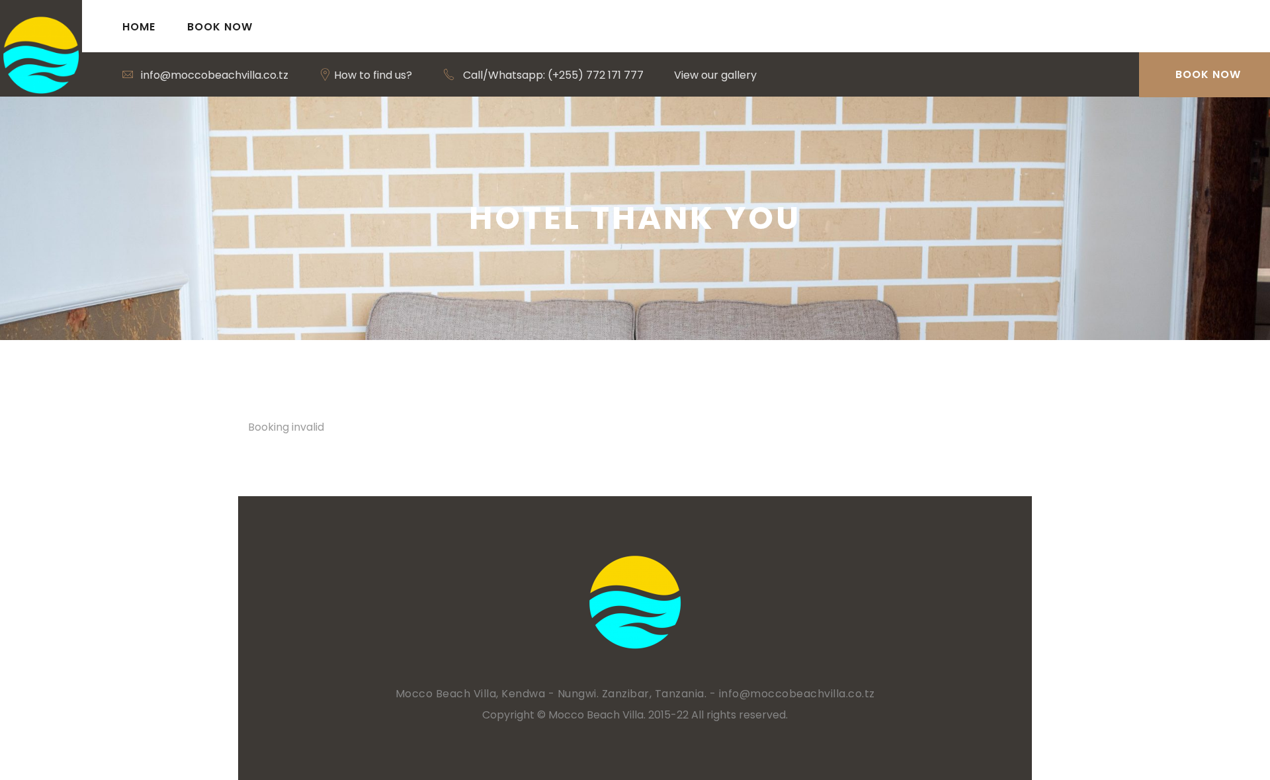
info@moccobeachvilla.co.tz (214, 75)
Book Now (220, 26)
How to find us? (371, 75)
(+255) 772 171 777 (596, 75)
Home (138, 26)
